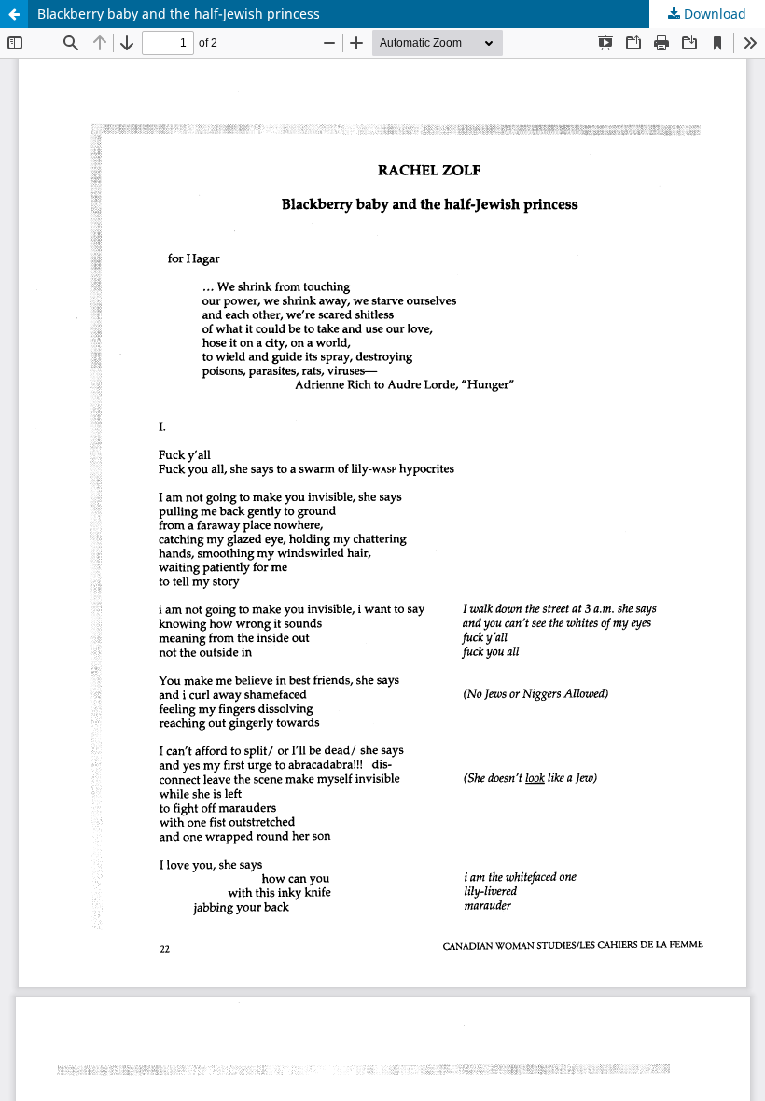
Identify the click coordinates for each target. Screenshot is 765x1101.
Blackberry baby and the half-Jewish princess (178, 13)
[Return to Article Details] (14, 14)
